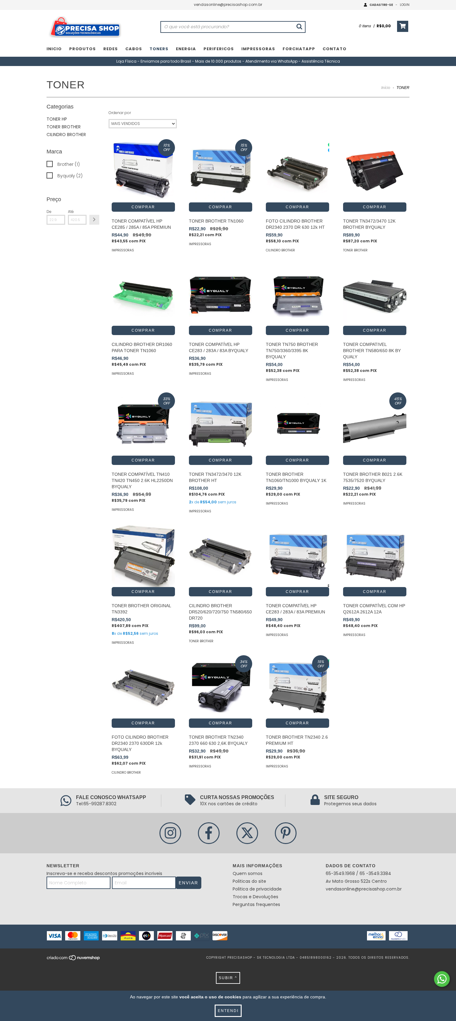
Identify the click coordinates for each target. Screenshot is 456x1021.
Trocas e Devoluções (255, 897)
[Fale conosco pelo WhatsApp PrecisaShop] (442, 979)
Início (385, 88)
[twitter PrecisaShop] (247, 833)
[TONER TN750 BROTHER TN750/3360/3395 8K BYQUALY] (297, 294)
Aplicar (94, 220)
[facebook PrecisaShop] (209, 833)
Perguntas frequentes (256, 904)
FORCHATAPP (299, 49)
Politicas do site (249, 881)
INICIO (54, 49)
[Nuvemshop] (74, 959)
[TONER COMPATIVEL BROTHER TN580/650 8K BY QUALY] (374, 294)
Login (404, 4)
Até (71, 211)
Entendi (228, 1011)
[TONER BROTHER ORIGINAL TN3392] (143, 555)
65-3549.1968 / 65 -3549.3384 (358, 873)
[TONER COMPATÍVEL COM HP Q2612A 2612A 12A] (374, 555)
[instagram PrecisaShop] (170, 833)
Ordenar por (120, 112)
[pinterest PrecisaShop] (286, 833)
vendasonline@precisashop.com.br (228, 4)
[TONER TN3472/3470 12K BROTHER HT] (220, 424)
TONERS (159, 49)
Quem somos (247, 873)
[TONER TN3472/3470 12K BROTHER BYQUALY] (374, 170)
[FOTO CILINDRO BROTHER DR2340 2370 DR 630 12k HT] (297, 170)
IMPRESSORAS (258, 49)
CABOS (133, 49)
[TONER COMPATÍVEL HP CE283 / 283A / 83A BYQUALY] (220, 294)
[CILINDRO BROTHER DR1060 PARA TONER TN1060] (143, 294)
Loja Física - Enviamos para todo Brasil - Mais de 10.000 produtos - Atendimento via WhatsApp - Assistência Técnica (228, 61)
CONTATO (334, 49)
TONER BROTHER (64, 127)
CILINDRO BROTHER (66, 134)
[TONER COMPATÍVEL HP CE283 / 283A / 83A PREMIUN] (297, 555)
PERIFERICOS (218, 49)
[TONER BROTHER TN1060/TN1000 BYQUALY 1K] (297, 424)
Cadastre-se (381, 4)
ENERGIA (186, 49)
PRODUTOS (82, 49)
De (49, 211)
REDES (110, 49)
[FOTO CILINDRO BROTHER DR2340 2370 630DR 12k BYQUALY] (143, 686)
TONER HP (57, 119)
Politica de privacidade (257, 889)
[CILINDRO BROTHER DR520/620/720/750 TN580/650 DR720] (220, 555)
